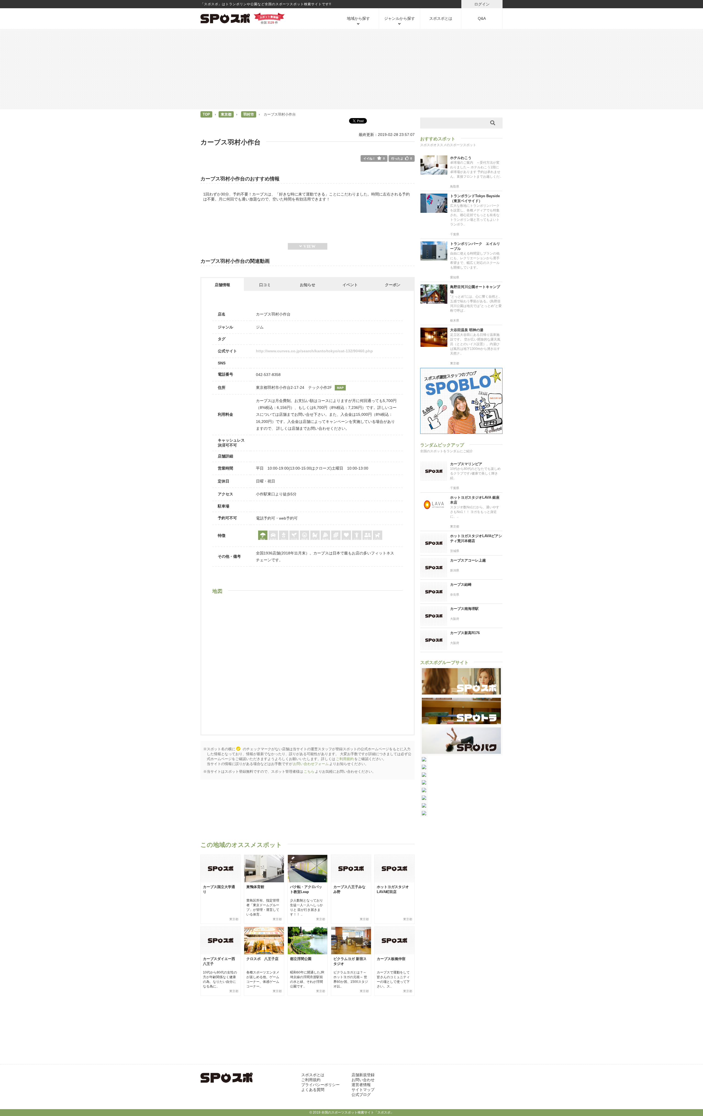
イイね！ (374, 158)
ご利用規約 (345, 759)
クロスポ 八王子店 (262, 959)
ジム (260, 327)
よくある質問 (312, 1089)
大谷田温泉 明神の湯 (466, 330)
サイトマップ (363, 1089)
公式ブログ (361, 1094)
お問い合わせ (363, 1080)
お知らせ (307, 285)
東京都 (226, 114)
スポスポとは (440, 18)
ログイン (482, 4)
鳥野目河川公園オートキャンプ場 (475, 289)
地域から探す (358, 18)
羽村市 (248, 114)
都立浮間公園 (300, 959)
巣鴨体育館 (255, 887)
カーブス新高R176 (465, 633)
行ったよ (401, 158)
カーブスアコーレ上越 (468, 560)
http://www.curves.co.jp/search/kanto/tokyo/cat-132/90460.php (314, 351)
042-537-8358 (268, 374)
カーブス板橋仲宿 (391, 959)
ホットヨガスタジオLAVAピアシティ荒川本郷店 (476, 538)
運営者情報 (361, 1084)
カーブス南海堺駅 (464, 609)
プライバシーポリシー (320, 1084)
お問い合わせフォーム (311, 764)
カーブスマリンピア (466, 464)
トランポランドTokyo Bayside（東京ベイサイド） (475, 198)
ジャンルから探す (399, 18)
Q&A (482, 18)
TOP (206, 114)
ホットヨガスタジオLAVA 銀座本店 (475, 499)
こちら (309, 771)
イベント (350, 285)
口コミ (265, 285)
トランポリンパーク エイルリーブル (475, 246)
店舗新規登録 (363, 1075)
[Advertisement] (351, 68)
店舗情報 (222, 285)
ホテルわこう (461, 158)
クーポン (392, 285)
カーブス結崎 (461, 584)
